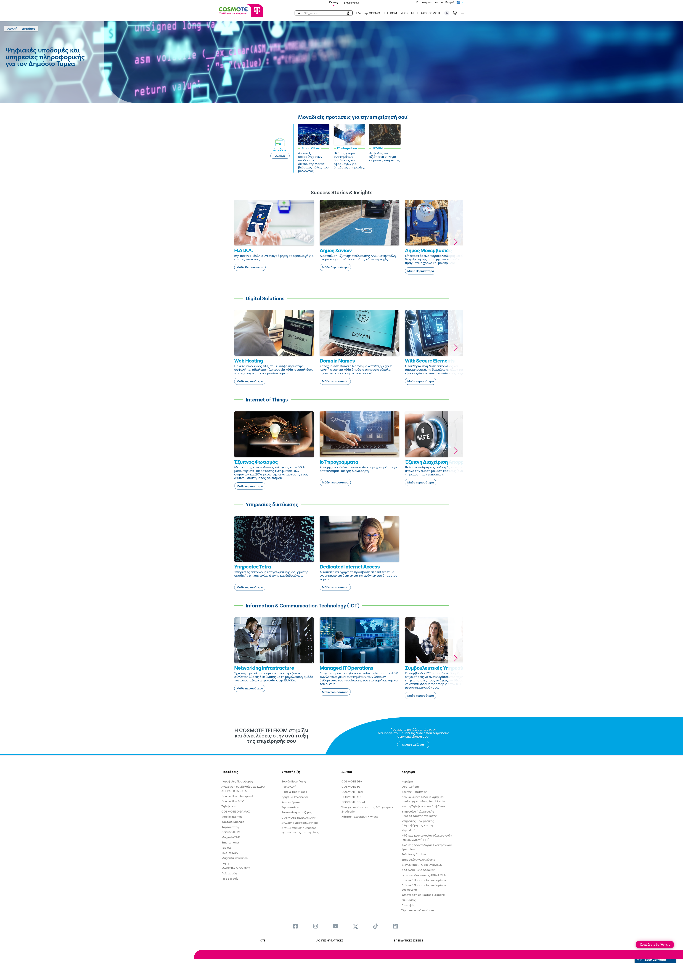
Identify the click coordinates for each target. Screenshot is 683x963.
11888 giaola (230, 878)
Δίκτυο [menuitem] (347, 772)
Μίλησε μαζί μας (413, 744)
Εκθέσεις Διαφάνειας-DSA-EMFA (424, 875)
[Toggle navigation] (461, 13)
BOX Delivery (229, 852)
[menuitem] (295, 926)
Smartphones (230, 842)
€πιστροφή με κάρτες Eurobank (423, 894)
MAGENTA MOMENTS (235, 868)
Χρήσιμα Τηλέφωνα (295, 797)
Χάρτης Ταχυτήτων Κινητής (360, 816)
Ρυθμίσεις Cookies (414, 854)
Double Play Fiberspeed (237, 796)
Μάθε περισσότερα (250, 381)
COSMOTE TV (230, 832)
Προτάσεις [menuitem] (229, 772)
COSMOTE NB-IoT (353, 802)
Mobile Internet (231, 816)
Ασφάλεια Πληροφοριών (418, 870)
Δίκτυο (439, 2)
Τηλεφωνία (228, 806)
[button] (446, 12)
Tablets (226, 847)
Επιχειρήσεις (351, 2)
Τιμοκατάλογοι (291, 807)
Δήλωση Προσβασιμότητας (300, 822)
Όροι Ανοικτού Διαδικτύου (419, 910)
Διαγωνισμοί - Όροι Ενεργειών (422, 864)
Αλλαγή (280, 156)
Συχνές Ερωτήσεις (294, 781)
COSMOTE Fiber (352, 791)
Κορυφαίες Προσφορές (237, 781)
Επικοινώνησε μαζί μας (297, 812)
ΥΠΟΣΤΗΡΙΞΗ (409, 13)
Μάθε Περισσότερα (250, 267)
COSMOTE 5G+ (352, 781)
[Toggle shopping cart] (456, 12)
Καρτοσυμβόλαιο (233, 822)
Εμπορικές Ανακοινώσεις (418, 859)
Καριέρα (407, 781)
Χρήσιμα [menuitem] (408, 772)
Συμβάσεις (409, 900)
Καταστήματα (424, 2)
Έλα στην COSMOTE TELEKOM (376, 13)
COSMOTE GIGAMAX (235, 811)
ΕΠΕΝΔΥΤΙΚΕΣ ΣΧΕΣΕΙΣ (408, 940)
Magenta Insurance (234, 858)
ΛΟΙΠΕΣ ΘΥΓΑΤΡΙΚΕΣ (329, 940)
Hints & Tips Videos (294, 791)
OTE (263, 940)
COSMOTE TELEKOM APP (299, 817)
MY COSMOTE (431, 13)
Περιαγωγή (289, 786)
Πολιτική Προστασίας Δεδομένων (424, 880)
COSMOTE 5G (351, 786)
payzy (225, 863)
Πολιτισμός (229, 873)
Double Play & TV (232, 801)
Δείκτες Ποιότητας (414, 791)
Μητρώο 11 (409, 830)
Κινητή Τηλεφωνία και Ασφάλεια (423, 806)
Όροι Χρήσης (411, 786)
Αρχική (12, 28)
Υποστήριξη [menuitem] (291, 772)
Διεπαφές (408, 905)
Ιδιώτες (333, 2)
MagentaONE (230, 837)
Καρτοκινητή (230, 827)
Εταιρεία (450, 2)
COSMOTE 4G (351, 797)
